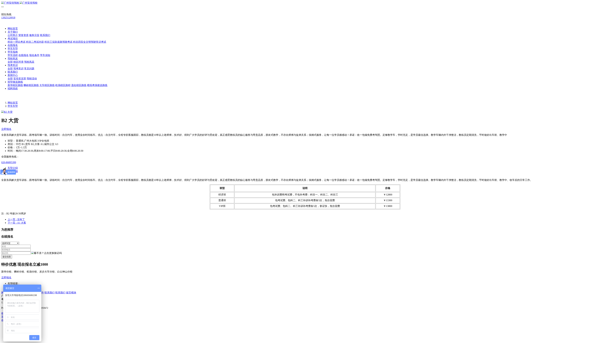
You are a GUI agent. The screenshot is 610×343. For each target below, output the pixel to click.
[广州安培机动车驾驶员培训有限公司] (305, 3)
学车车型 (13, 106)
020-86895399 (8, 162)
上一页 (16, 219)
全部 (10, 62)
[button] (46, 253)
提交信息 (7, 257)
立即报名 (6, 129)
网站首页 (13, 28)
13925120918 (8, 17)
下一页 (17, 222)
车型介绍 (13, 168)
